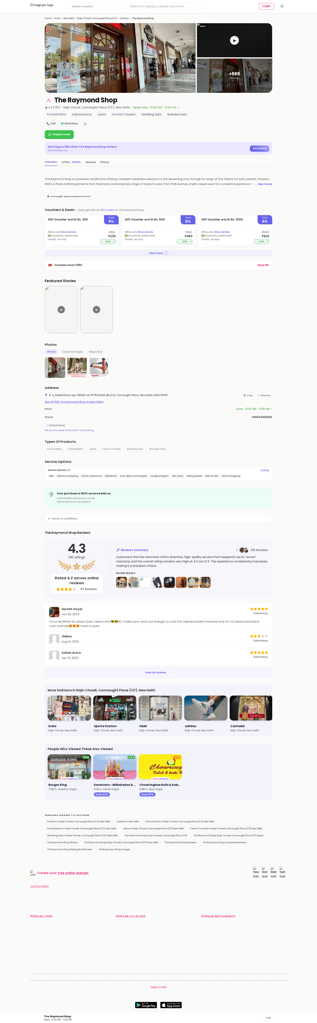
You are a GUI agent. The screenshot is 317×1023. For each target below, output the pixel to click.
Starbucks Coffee (212, 952)
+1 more (264, 470)
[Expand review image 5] (169, 582)
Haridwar (77, 962)
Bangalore (36, 933)
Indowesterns (75, 449)
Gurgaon (77, 928)
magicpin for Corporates (220, 977)
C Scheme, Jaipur (169, 947)
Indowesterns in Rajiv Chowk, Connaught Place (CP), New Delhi (81, 828)
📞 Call (51, 123)
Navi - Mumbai (39, 952)
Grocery (105, 887)
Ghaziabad (37, 938)
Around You (78, 977)
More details (68, 232)
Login (267, 6)
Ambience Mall (167, 938)
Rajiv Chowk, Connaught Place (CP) (97, 18)
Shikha (67, 636)
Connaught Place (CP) (172, 957)
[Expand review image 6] (181, 582)
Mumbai (77, 947)
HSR (118, 933)
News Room (48, 977)
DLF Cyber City (125, 938)
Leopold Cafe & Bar (255, 952)
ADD (110, 241)
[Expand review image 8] (205, 582)
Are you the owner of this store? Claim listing (69, 430)
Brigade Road (166, 928)
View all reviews (155, 672)
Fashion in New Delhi (128, 821)
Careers (254, 977)
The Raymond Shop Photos (62, 842)
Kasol (33, 962)
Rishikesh (35, 957)
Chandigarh (79, 933)
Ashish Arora (71, 653)
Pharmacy (164, 887)
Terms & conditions (64, 518)
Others (221, 993)
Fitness (119, 887)
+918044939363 (261, 417)
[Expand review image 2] (133, 582)
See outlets (259, 148)
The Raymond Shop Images (114, 849)
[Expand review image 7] (193, 582)
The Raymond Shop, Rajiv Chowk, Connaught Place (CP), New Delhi (121, 842)
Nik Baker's (207, 938)
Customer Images (72, 351)
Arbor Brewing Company (216, 933)
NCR (74, 942)
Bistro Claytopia (253, 928)
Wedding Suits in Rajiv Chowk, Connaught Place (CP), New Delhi (82, 835)
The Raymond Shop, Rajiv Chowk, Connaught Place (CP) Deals (228, 835)
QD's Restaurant (211, 962)
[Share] (85, 123)
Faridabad (78, 938)
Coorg (76, 957)
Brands (198, 977)
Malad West (123, 957)
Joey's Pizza (208, 957)
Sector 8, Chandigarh (129, 942)
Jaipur (34, 942)
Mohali (34, 947)
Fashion (124, 18)
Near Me (101, 977)
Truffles (206, 928)
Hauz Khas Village (127, 962)
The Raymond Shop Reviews (180, 842)
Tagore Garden (167, 962)
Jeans (92, 449)
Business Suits (158, 449)
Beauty (77, 887)
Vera (241, 977)
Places (175, 977)
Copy (250, 395)
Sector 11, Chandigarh (129, 947)
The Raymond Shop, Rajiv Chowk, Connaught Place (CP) (155, 835)
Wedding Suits (135, 449)
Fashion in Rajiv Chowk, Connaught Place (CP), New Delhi (78, 821)
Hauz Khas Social (254, 962)
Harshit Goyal (72, 609)
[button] (234, 40)
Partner (186, 977)
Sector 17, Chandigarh (171, 942)
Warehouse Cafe (254, 942)
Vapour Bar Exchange (214, 947)
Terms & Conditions (143, 977)
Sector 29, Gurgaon (170, 933)
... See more (263, 184)
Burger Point (251, 933)
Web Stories (269, 977)
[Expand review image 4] (157, 582)
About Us (63, 977)
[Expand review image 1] (121, 582)
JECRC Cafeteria (253, 947)
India (57, 18)
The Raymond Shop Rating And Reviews (69, 849)
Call (268, 1017)
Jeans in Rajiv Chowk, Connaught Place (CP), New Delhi (153, 828)
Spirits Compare (119, 977)
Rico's (246, 957)
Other (179, 887)
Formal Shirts (54, 449)
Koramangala (124, 928)
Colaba (162, 952)
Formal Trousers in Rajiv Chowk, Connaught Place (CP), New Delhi (226, 828)
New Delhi (68, 18)
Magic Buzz (95, 351)
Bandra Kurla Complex (130, 952)
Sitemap (163, 977)
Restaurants (61, 887)
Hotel (150, 887)
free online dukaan (73, 873)
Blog (90, 977)
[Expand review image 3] (145, 582)
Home (48, 18)
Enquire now (61, 134)
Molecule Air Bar (211, 942)
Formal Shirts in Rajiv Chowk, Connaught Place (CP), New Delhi (179, 821)
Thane (76, 952)
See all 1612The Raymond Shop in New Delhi (74, 402)
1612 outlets (107, 210)
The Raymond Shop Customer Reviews (224, 842)
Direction (266, 395)
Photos (51, 351)
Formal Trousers (112, 449)
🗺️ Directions (69, 123)
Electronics (135, 887)
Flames (247, 938)
